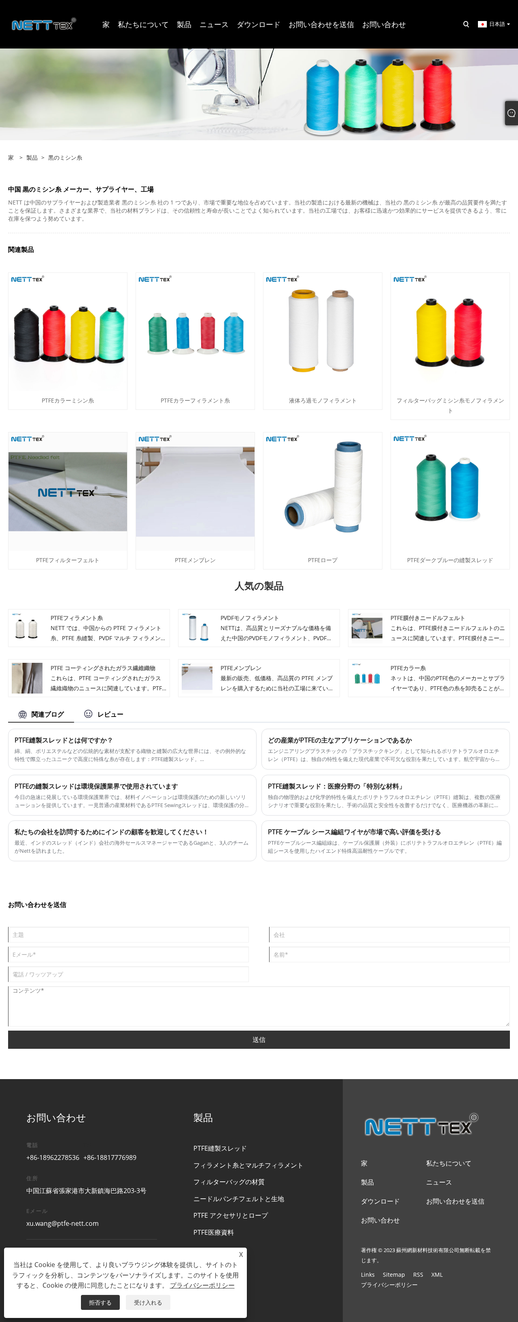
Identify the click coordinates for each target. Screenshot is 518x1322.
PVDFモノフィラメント (250, 618)
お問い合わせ (380, 1220)
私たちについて (448, 1163)
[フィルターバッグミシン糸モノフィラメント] (450, 331)
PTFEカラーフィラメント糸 (195, 400)
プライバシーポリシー (389, 1284)
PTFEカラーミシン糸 (68, 400)
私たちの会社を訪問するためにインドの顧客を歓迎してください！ (112, 831)
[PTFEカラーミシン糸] (67, 331)
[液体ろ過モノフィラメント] (322, 331)
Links (368, 1274)
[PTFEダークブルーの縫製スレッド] (450, 491)
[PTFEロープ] (322, 491)
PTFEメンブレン (195, 560)
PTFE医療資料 (213, 1232)
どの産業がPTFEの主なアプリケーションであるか (340, 740)
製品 (32, 157)
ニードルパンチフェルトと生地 (238, 1198)
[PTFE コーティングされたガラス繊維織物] (27, 677)
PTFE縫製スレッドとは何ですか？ (64, 740)
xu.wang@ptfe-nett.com (62, 1223)
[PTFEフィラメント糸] (27, 627)
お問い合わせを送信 (455, 1201)
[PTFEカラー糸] (367, 677)
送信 (259, 1039)
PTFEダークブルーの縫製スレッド (450, 560)
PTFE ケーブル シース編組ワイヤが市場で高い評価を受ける (354, 831)
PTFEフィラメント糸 (77, 618)
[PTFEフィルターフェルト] (67, 491)
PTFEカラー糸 (408, 668)
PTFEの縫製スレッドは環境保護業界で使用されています (96, 786)
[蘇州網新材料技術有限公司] (44, 23)
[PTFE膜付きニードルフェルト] (367, 627)
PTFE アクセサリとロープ (230, 1215)
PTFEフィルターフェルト (68, 560)
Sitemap (394, 1274)
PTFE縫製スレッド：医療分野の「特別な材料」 (336, 786)
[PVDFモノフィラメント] (197, 627)
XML (437, 1274)
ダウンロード (380, 1201)
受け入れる (148, 1302)
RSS (418, 1274)
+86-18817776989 (109, 1157)
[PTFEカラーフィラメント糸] (195, 331)
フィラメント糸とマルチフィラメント (248, 1165)
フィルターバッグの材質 (229, 1181)
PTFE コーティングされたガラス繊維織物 (103, 668)
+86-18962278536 (52, 1157)
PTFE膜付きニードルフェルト (428, 618)
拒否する (100, 1302)
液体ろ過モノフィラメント (323, 400)
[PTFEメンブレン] (195, 491)
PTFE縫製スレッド (220, 1148)
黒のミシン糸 (65, 157)
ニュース (439, 1182)
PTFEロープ (323, 560)
